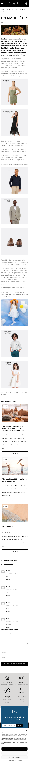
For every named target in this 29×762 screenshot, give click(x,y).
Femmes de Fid (8, 526)
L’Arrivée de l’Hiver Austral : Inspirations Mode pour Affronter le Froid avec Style (13, 428)
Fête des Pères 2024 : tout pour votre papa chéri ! (14, 480)
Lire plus (15, 453)
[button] (27, 730)
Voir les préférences (14, 757)
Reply (8, 579)
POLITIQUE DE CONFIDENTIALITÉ (14, 760)
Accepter (14, 749)
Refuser (14, 753)
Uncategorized (6, 9)
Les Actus (15, 9)
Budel (8, 570)
